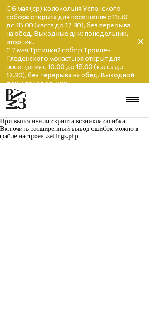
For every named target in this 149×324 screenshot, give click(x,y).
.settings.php (62, 136)
